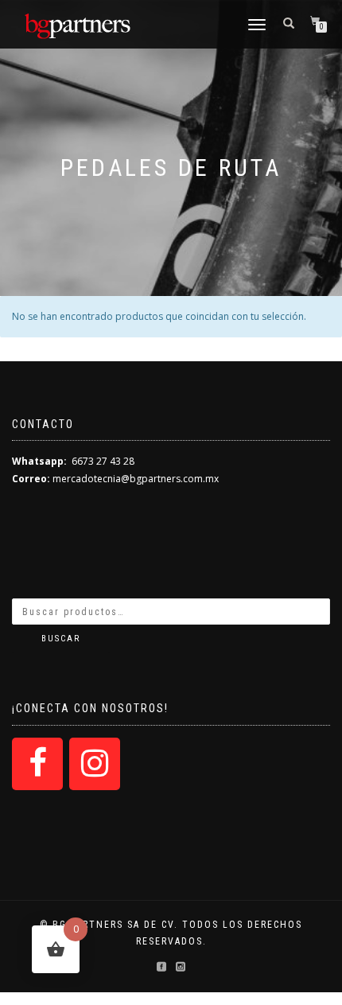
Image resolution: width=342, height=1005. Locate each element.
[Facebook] (37, 764)
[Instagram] (94, 764)
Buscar (60, 638)
